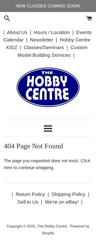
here (8, 167)
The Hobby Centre (52, 226)
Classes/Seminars (44, 47)
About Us (17, 32)
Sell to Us (27, 202)
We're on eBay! (62, 202)
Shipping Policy (68, 194)
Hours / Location (52, 32)
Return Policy (30, 194)
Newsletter (41, 39)
